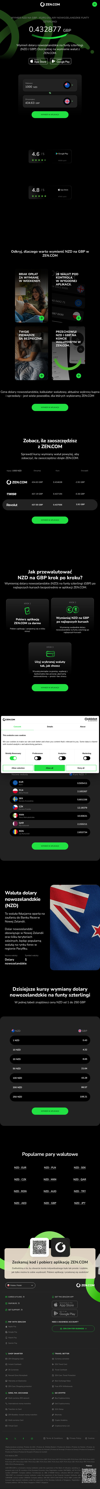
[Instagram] (31, 1438)
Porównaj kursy (19, 1464)
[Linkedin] (6, 1438)
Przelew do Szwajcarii (87, 1449)
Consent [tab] (17, 727)
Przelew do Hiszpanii (26, 1452)
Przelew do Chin (15, 1449)
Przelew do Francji (11, 1452)
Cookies (91, 1438)
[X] (15, 1438)
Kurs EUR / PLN (22, 1459)
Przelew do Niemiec (78, 1447)
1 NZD (16, 1040)
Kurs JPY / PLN (15, 1462)
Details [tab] (50, 727)
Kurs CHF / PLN (57, 1459)
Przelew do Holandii (43, 1449)
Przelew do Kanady (28, 1449)
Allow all (49, 768)
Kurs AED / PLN (69, 1459)
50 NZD (17, 1068)
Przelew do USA (29, 1447)
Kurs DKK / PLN (49, 1462)
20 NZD (17, 1059)
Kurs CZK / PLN (73, 1462)
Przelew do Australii (40, 1452)
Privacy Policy (75, 1438)
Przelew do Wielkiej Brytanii (46, 1447)
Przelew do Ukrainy (64, 1447)
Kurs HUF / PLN (61, 1462)
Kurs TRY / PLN (85, 1462)
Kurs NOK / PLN (26, 1462)
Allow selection (18, 768)
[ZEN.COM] (83, 1285)
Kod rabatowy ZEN (11, 1456)
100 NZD (17, 1078)
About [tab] (82, 727)
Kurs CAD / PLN (80, 1459)
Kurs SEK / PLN (38, 1462)
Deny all (81, 768)
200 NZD (17, 1087)
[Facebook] (23, 1438)
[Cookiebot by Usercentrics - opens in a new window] (86, 719)
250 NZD (17, 1096)
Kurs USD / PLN (34, 1459)
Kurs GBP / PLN (46, 1459)
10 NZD (17, 1049)
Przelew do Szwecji (72, 1449)
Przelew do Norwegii (58, 1449)
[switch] (37, 758)
